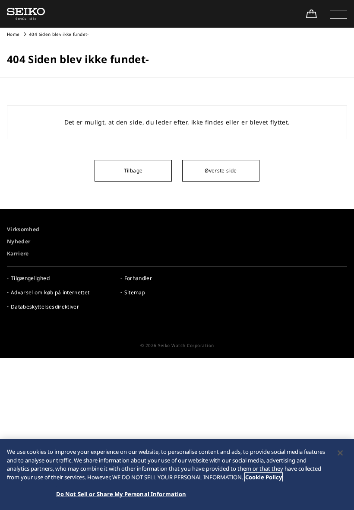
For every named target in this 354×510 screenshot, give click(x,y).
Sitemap (134, 292)
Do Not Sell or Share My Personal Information (121, 494)
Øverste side (221, 170)
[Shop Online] (311, 14)
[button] (338, 14)
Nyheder (18, 241)
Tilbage (133, 170)
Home (13, 34)
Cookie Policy (263, 477)
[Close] (340, 452)
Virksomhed (23, 229)
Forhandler (138, 278)
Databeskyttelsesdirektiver (45, 306)
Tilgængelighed (30, 278)
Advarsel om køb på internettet (50, 292)
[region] (177, 474)
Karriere (18, 253)
